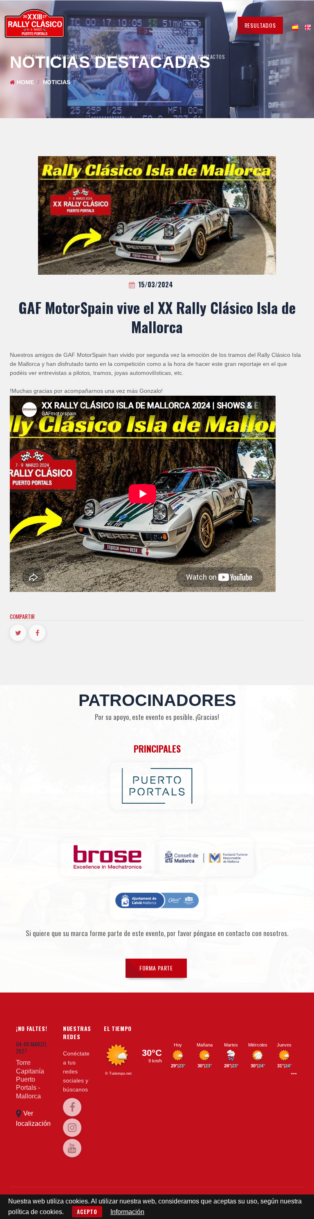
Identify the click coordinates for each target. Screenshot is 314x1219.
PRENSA (185, 56)
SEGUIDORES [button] (68, 56)
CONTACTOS (211, 56)
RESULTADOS (260, 25)
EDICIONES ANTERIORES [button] (142, 56)
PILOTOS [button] (35, 56)
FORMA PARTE (156, 968)
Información (127, 1211)
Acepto (87, 1212)
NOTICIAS (101, 56)
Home (25, 82)
